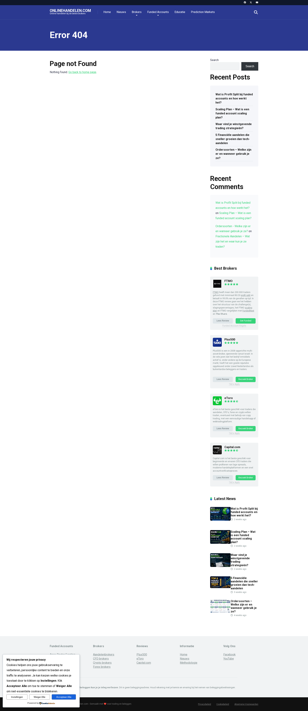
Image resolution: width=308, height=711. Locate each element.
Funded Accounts (158, 12)
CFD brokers (101, 658)
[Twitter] (251, 2)
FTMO (228, 281)
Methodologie (188, 662)
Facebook (229, 654)
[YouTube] (257, 2)
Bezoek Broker (245, 379)
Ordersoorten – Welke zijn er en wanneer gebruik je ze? (233, 154)
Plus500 (229, 339)
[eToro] (217, 404)
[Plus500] (217, 345)
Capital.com (232, 447)
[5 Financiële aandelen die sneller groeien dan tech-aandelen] (220, 587)
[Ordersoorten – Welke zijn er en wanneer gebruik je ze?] (220, 612)
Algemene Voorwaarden (246, 704)
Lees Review (223, 320)
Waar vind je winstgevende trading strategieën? (233, 126)
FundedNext (248, 311)
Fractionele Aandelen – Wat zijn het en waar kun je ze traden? (232, 241)
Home (107, 12)
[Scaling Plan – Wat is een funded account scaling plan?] (220, 543)
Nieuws (121, 12)
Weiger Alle (39, 697)
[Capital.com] (217, 453)
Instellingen (17, 697)
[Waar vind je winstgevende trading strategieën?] (220, 566)
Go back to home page (82, 72)
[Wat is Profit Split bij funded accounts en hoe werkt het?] (220, 519)
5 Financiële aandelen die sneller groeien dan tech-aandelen (232, 139)
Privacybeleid (204, 704)
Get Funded (245, 320)
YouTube (228, 658)
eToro (228, 398)
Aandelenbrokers (103, 654)
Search (214, 60)
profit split (245, 295)
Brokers (137, 12)
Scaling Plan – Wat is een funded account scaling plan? (232, 113)
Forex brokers (102, 666)
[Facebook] (244, 2)
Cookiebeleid (222, 704)
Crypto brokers (102, 662)
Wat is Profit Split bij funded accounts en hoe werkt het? (234, 98)
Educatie (179, 12)
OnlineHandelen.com (70, 10)
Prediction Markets (203, 12)
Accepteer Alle (63, 697)
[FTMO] (217, 287)
